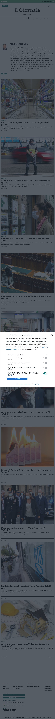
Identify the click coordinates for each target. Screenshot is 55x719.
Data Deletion (19, 384)
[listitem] (27, 355)
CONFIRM (17, 378)
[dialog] (27, 359)
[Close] (52, 335)
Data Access (27, 384)
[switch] (45, 358)
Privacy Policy (36, 384)
